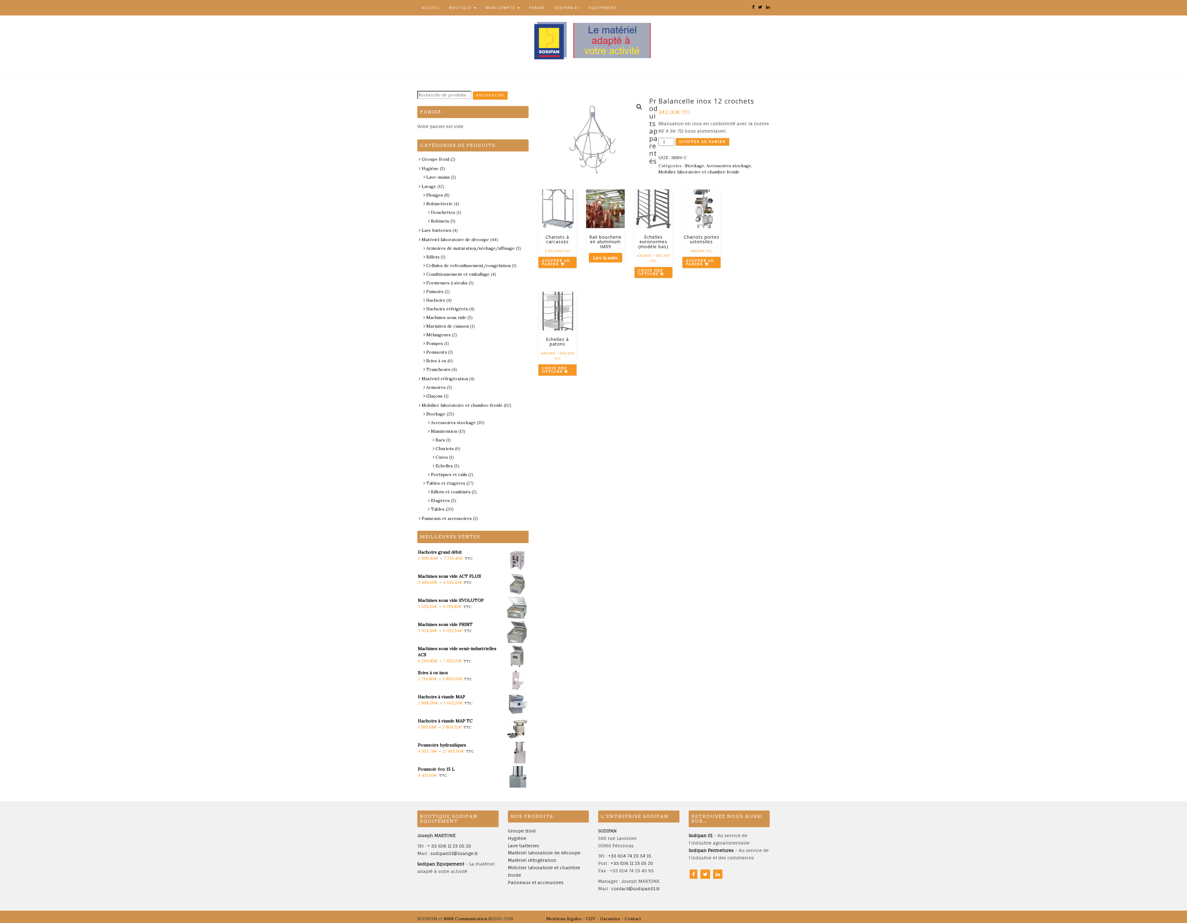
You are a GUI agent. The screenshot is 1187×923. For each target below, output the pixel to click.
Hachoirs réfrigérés (447, 309)
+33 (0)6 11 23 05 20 (632, 863)
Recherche (490, 95)
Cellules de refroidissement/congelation (468, 265)
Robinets (440, 221)
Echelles (444, 466)
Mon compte (501, 7)
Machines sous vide (446, 317)
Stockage (694, 165)
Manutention (444, 431)
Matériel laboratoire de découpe (455, 239)
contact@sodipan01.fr (635, 888)
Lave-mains (438, 177)
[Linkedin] (717, 874)
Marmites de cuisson (447, 326)
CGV (590, 918)
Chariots (445, 448)
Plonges (434, 195)
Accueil (431, 7)
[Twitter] (705, 874)
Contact (633, 918)
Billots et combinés (450, 492)
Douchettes (443, 212)
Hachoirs (435, 300)
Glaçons (434, 396)
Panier (537, 7)
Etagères (440, 500)
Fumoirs (435, 291)
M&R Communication (465, 918)
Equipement (603, 7)
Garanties (610, 918)
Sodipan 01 (567, 7)
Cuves (442, 457)
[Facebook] (693, 874)
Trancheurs (438, 369)
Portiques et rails (449, 474)
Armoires (436, 387)
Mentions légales (563, 918)
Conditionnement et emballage (458, 274)
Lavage (429, 186)
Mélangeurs (438, 335)
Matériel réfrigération (445, 378)
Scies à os (436, 361)
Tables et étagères (445, 483)
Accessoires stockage (728, 165)
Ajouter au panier (702, 141)
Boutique (461, 7)
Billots (433, 257)
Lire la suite (605, 258)
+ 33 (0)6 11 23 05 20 (449, 846)
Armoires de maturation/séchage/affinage (470, 248)
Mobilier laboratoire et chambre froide (698, 172)
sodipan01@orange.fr (454, 853)
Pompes (434, 343)
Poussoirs (436, 352)
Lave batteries (436, 230)
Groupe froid (435, 159)
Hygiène (430, 168)
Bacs (440, 440)
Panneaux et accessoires (447, 518)
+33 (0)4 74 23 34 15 (629, 855)
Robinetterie (439, 203)
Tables (438, 509)
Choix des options (650, 272)
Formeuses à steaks (446, 283)
